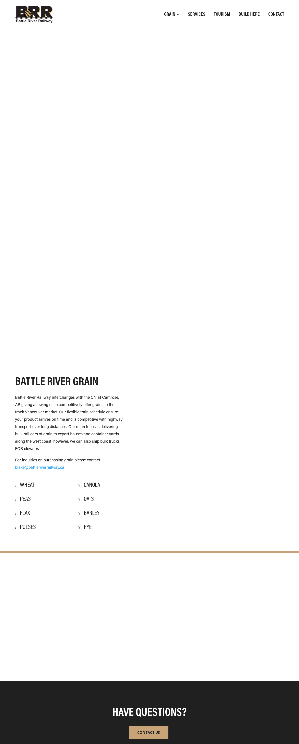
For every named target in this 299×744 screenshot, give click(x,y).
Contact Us (148, 732)
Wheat (27, 485)
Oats (89, 499)
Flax (25, 513)
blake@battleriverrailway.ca (39, 468)
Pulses (28, 527)
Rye (88, 527)
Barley (91, 513)
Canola (92, 485)
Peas (25, 499)
